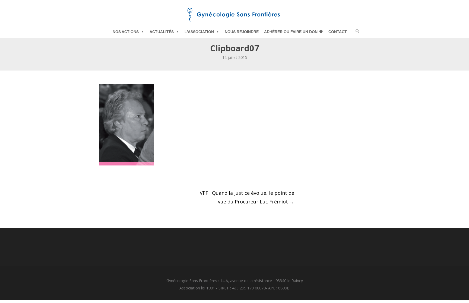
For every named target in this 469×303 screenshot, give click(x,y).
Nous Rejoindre (242, 32)
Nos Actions (126, 32)
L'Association (199, 32)
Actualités (162, 32)
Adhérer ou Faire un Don (291, 32)
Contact (337, 32)
